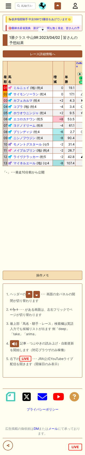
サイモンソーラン (26, 94)
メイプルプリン (24, 150)
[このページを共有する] (8, 445)
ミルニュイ (21, 88)
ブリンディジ (22, 132)
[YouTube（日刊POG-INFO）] (58, 396)
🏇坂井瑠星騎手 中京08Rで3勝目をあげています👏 (39, 19)
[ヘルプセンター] (74, 396)
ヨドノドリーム (24, 125)
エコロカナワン (24, 119)
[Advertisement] (42, 224)
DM (36, 428)
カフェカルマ (22, 100)
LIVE (75, 447)
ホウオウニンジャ (26, 113)
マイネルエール (24, 163)
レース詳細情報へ (42, 54)
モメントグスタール (27, 144)
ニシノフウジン (24, 138)
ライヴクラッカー (26, 157)
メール (53, 428)
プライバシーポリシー (42, 409)
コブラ (18, 106)
